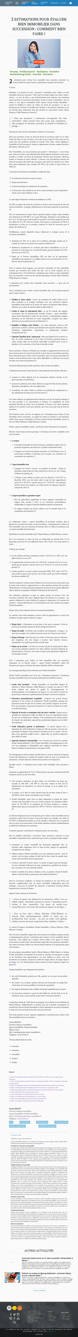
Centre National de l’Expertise (66, 1319)
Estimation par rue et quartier (47, 1126)
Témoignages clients (61, 1122)
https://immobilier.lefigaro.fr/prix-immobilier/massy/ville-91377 (28, 1099)
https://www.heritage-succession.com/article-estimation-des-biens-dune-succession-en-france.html (37, 1085)
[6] (25, 227)
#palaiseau (42, 71)
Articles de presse (42, 1122)
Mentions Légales (53, 1317)
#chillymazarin (27, 71)
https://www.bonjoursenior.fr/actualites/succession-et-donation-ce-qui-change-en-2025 (34, 1088)
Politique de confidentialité (52, 1320)
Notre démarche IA (38, 1143)
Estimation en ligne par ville (17, 1126)
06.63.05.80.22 (23, 1118)
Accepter (39, 1334)
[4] (15, 166)
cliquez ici (51, 1331)
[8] (35, 360)
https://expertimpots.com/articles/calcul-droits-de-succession (27, 1094)
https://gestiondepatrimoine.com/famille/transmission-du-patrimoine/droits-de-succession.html (37, 1090)
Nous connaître (25, 1122)
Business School (66, 1317)
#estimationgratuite (20, 74)
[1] (36, 112)
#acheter (54, 71)
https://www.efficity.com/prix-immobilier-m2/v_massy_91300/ (28, 1096)
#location (48, 74)
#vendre (37, 74)
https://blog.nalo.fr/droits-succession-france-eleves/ (25, 1092)
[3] (52, 307)
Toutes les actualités (39, 1290)
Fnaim (64, 1314)
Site (11, 1122)
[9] (28, 487)
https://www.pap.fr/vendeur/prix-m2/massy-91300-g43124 (28, 1101)
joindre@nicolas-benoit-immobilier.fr (27, 1116)
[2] (28, 146)
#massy (14, 71)
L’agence (50, 1312)
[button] (39, 53)
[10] (27, 576)
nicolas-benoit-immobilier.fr (33, 1321)
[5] (10, 209)
